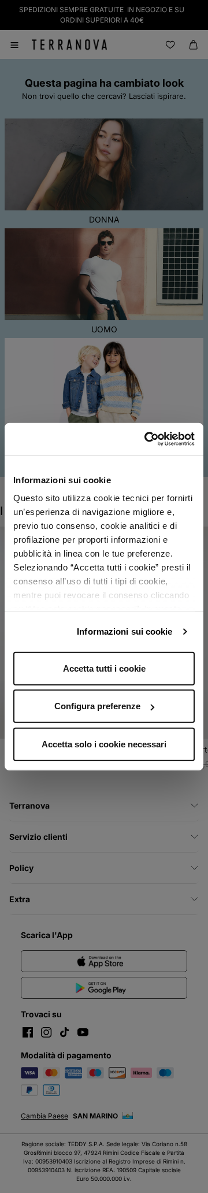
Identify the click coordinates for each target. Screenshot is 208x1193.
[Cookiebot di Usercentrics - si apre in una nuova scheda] (147, 439)
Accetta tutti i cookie (104, 668)
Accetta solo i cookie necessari (104, 744)
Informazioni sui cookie (124, 631)
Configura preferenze (97, 706)
